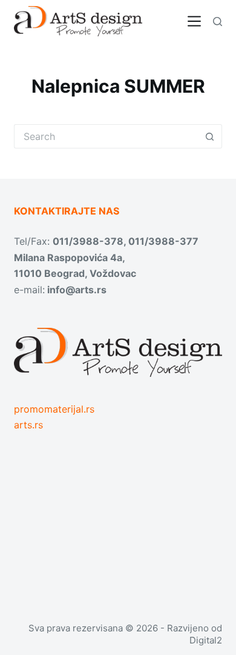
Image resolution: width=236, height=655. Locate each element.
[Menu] (194, 21)
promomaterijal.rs (54, 409)
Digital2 (205, 640)
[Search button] (210, 136)
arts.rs (28, 425)
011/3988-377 (163, 241)
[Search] (217, 21)
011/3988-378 (88, 241)
